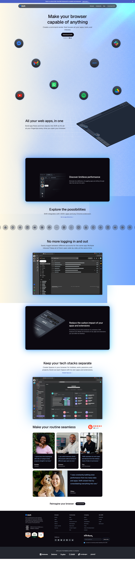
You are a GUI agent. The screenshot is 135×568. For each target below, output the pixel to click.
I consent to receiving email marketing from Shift (96, 542)
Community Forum (73, 521)
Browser (92, 6)
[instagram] (56, 540)
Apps (56, 519)
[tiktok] (64, 540)
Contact (85, 530)
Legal (100, 521)
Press (85, 525)
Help (104, 6)
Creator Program (72, 528)
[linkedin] (58, 540)
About (85, 517)
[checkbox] (84, 542)
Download (101, 517)
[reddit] (72, 540)
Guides (70, 519)
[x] (70, 540)
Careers (85, 519)
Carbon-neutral (58, 525)
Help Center (71, 525)
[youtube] (61, 540)
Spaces (56, 521)
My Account (101, 523)
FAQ (70, 530)
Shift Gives (86, 523)
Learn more (85, 1)
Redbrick (66, 550)
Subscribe (106, 539)
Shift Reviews (72, 523)
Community (98, 6)
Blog (70, 517)
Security (56, 528)
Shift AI (56, 523)
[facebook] (67, 540)
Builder (56, 517)
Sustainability (87, 521)
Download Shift (111, 6)
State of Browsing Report (89, 528)
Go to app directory (67, 217)
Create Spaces (66, 373)
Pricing (100, 519)
